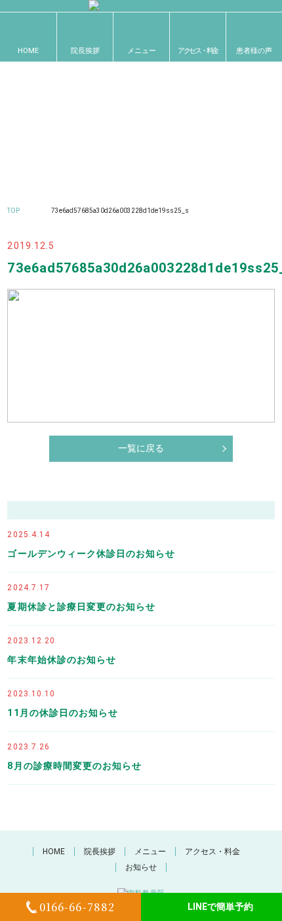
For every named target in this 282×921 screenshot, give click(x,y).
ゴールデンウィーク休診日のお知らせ (91, 553)
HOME (28, 50)
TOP (13, 210)
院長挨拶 (85, 50)
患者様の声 (254, 50)
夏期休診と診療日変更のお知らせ (81, 606)
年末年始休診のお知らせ (61, 659)
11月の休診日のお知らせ (62, 712)
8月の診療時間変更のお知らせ (74, 766)
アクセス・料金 (198, 50)
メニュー (141, 50)
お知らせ (141, 867)
